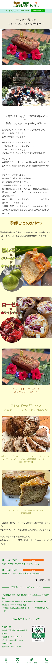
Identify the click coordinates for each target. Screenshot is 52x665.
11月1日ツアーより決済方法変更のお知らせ (21, 573)
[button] (48, 101)
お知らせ (33, 560)
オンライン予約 (32, 662)
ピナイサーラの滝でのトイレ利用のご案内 (20, 564)
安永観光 (22, 605)
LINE (17, 662)
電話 (46, 662)
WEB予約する (38, 11)
